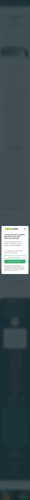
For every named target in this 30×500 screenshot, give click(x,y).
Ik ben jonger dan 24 (14, 257)
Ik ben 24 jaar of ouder (14, 261)
